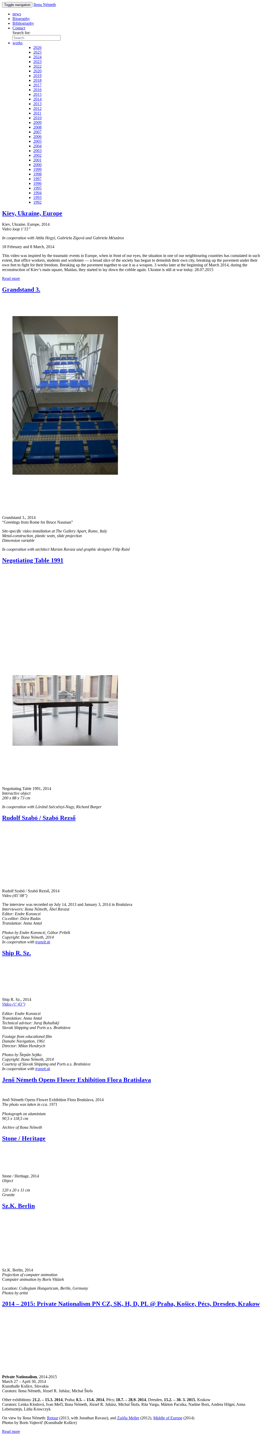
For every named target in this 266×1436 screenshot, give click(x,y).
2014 (37, 99)
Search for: (21, 32)
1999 (37, 169)
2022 (37, 66)
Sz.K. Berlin (18, 1205)
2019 (37, 75)
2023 (37, 61)
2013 (37, 104)
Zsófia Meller (128, 1418)
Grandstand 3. (21, 289)
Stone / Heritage (23, 1138)
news (16, 14)
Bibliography (23, 23)
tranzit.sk (42, 942)
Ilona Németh (45, 4)
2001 (37, 160)
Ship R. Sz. (16, 953)
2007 (37, 132)
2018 (37, 80)
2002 (37, 155)
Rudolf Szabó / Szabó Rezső (39, 817)
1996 (37, 183)
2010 (37, 118)
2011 (37, 113)
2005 (37, 141)
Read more (11, 278)
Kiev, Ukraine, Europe (32, 213)
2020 (37, 71)
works (17, 43)
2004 (37, 146)
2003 (37, 150)
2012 (37, 108)
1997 (37, 179)
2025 (37, 52)
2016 (37, 89)
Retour (52, 1418)
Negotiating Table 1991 (32, 560)
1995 (37, 188)
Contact (18, 28)
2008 (37, 127)
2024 (37, 57)
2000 (37, 164)
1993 (37, 197)
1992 (37, 202)
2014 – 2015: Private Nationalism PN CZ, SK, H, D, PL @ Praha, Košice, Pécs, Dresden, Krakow (131, 1303)
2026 (37, 47)
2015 (37, 94)
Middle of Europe (167, 1418)
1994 (37, 193)
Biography (21, 18)
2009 (37, 122)
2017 (37, 85)
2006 (37, 136)
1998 (37, 174)
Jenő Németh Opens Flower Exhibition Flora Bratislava (76, 1079)
